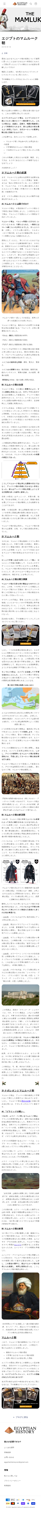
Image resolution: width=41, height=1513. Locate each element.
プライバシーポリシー (12, 1481)
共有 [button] (5, 53)
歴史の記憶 (25, 1101)
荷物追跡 (7, 1452)
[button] (4, 3)
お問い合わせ (9, 1457)
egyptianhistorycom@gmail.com (16, 1462)
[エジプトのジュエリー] (20, 106)
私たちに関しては (10, 1476)
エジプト (17, 1245)
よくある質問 (9, 1447)
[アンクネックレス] (20, 645)
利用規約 (7, 1485)
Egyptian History (17, 1507)
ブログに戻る (22, 1417)
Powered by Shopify (28, 1507)
